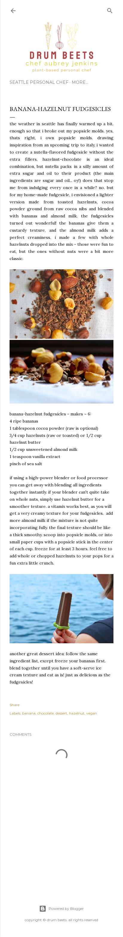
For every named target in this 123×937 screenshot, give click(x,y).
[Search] (109, 9)
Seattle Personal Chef (39, 82)
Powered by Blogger (66, 908)
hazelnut (76, 713)
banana (29, 713)
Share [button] (14, 705)
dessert (61, 713)
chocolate (45, 713)
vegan (91, 713)
